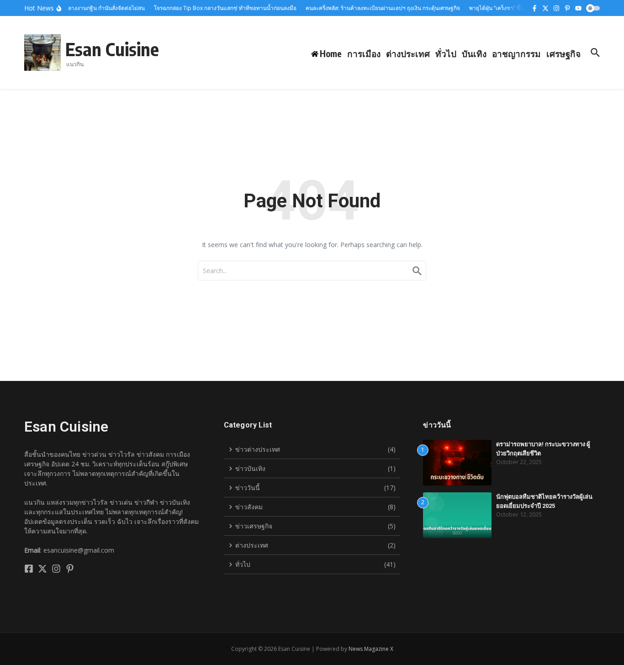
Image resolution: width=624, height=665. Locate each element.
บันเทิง (474, 53)
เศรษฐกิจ (563, 53)
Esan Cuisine (112, 48)
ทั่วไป (445, 53)
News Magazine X (371, 649)
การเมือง (364, 53)
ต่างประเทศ (408, 53)
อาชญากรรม (516, 53)
